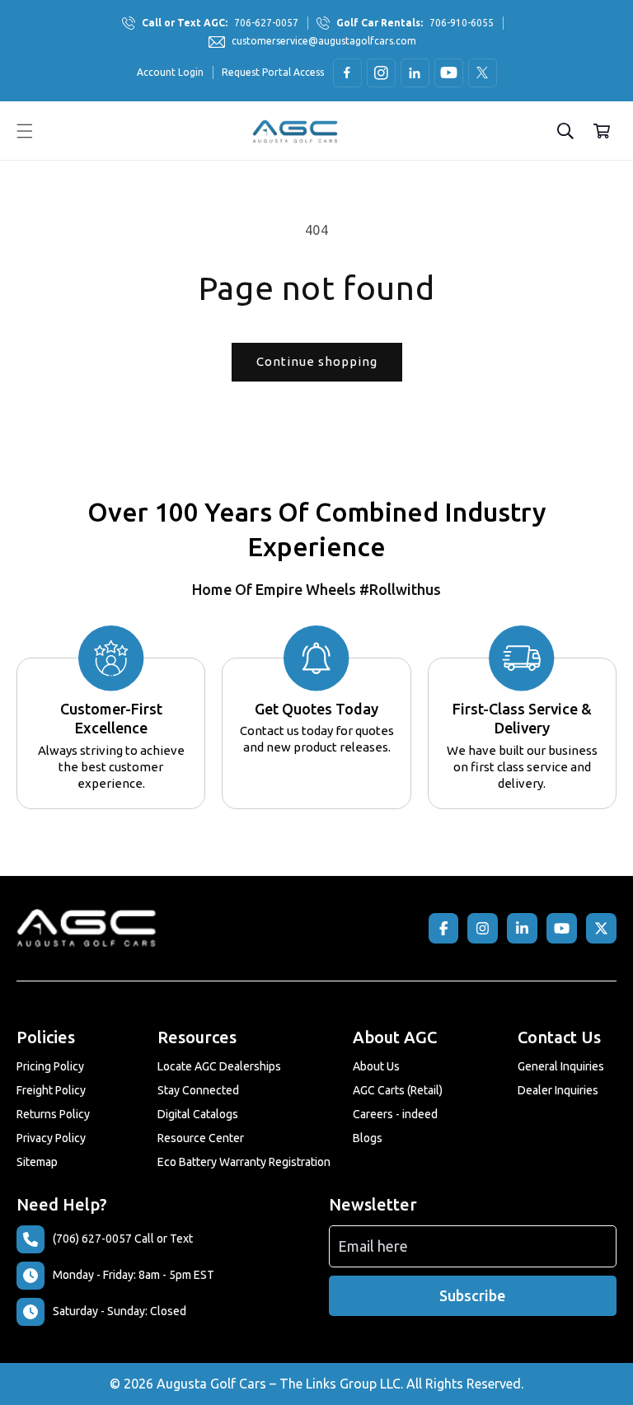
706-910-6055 (415, 22)
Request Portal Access (273, 72)
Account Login (170, 72)
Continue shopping (316, 361)
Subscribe (472, 1295)
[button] (25, 131)
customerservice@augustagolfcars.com (324, 40)
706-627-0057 (220, 22)
